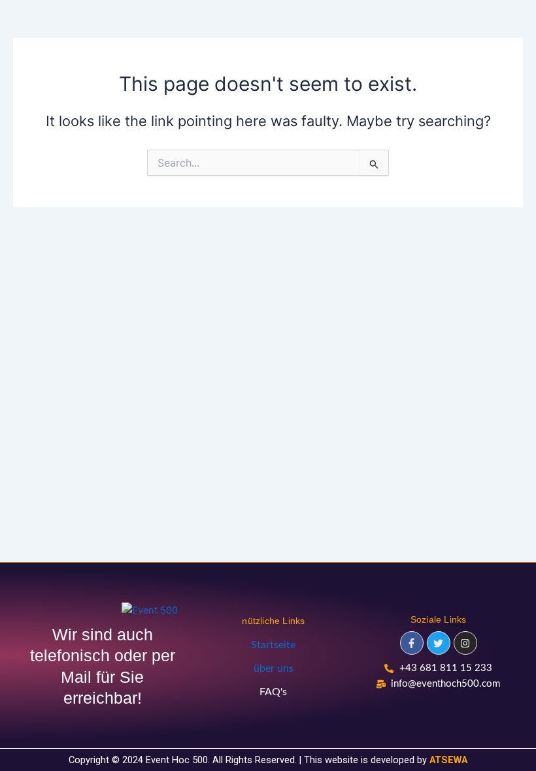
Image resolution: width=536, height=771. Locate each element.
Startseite (273, 645)
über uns (273, 668)
